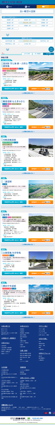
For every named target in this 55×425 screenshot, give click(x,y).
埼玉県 (27, 20)
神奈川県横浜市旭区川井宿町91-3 (12, 261)
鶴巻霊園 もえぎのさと (14, 101)
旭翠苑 (6, 214)
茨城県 (10, 20)
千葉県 (44, 20)
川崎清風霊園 (9, 139)
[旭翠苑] (41, 222)
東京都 (10, 22)
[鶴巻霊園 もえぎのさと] (41, 109)
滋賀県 (10, 25)
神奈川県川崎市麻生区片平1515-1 (12, 150)
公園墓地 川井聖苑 (12, 252)
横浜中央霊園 (9, 285)
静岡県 (44, 22)
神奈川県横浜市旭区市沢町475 (11, 223)
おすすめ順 (27, 53)
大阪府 (44, 25)
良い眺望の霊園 (6, 2)
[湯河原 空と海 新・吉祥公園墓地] (41, 71)
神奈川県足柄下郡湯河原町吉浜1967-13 (14, 76)
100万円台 (27, 41)
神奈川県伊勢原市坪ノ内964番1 (12, 112)
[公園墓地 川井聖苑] (41, 260)
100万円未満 (10, 41)
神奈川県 (27, 22)
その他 (27, 44)
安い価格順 (38, 53)
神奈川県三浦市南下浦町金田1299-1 (13, 190)
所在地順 (48, 53)
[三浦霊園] (41, 189)
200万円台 (44, 41)
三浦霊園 (7, 181)
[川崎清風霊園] (41, 147)
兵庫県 (10, 28)
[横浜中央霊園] (41, 294)
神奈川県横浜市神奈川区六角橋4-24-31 (14, 296)
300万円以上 (10, 44)
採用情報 (3, 410)
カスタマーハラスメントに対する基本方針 (41, 409)
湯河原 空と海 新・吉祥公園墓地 (15, 64)
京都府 (27, 25)
